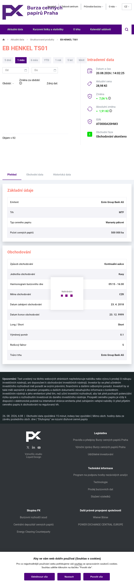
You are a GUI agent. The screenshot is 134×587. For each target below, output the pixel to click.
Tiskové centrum (69, 6)
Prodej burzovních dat (100, 489)
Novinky (52, 6)
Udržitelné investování (100, 454)
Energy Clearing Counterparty (33, 531)
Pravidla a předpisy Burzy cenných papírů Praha (100, 439)
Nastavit (69, 576)
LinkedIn (33, 447)
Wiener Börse (100, 517)
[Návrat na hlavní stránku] (32, 12)
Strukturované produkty (42, 39)
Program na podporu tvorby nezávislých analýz (100, 475)
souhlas (78, 563)
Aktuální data (17, 39)
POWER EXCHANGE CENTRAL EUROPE (100, 524)
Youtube (39, 447)
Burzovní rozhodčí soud (33, 517)
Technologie (100, 482)
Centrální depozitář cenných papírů (34, 524)
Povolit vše (96, 576)
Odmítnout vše (39, 576)
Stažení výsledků (100, 496)
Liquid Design (33, 457)
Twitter (27, 447)
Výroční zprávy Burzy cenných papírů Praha (100, 447)
